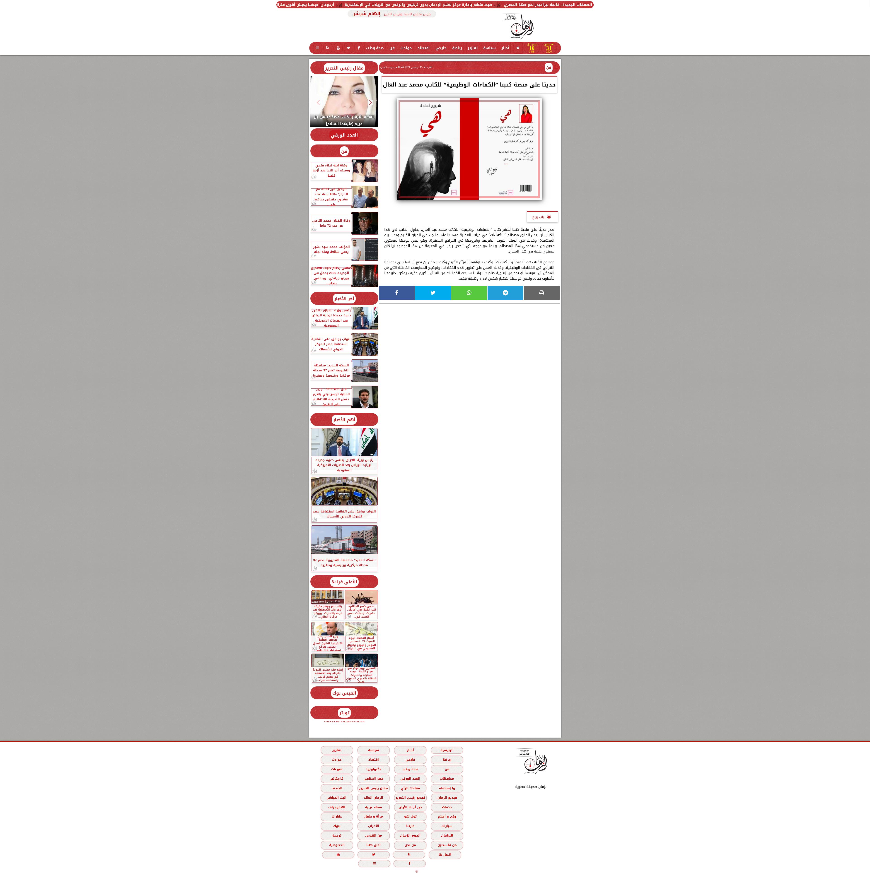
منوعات (336, 769)
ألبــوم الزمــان (410, 835)
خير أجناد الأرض (410, 807)
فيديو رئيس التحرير (410, 798)
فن (392, 47)
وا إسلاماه (447, 788)
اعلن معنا (373, 845)
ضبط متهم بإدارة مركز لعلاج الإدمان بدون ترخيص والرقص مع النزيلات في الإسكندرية (518, 4)
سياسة (489, 47)
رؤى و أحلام (447, 816)
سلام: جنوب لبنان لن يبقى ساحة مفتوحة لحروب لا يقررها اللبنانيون (304, 4)
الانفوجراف (336, 807)
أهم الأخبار (344, 420)
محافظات (447, 779)
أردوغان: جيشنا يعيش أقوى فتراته (404, 4)
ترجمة (336, 835)
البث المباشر (336, 798)
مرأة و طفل (373, 816)
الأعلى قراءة (344, 582)
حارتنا (410, 826)
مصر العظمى (373, 779)
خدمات (447, 807)
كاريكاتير (336, 779)
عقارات (336, 816)
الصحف (336, 788)
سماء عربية (373, 807)
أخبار (505, 47)
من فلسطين (447, 845)
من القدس (373, 835)
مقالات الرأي (410, 788)
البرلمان (447, 835)
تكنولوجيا (373, 769)
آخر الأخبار (344, 298)
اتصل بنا (445, 855)
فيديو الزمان (447, 798)
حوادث (406, 47)
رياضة (457, 47)
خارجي (441, 47)
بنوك (336, 826)
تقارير (473, 47)
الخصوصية (336, 845)
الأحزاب (373, 826)
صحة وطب (375, 47)
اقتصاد (424, 47)
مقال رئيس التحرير (344, 68)
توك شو (410, 816)
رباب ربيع (538, 217)
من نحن (410, 845)
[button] (370, 102)
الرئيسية (447, 750)
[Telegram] (505, 293)
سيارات (447, 826)
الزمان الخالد (373, 798)
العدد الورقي (344, 135)
